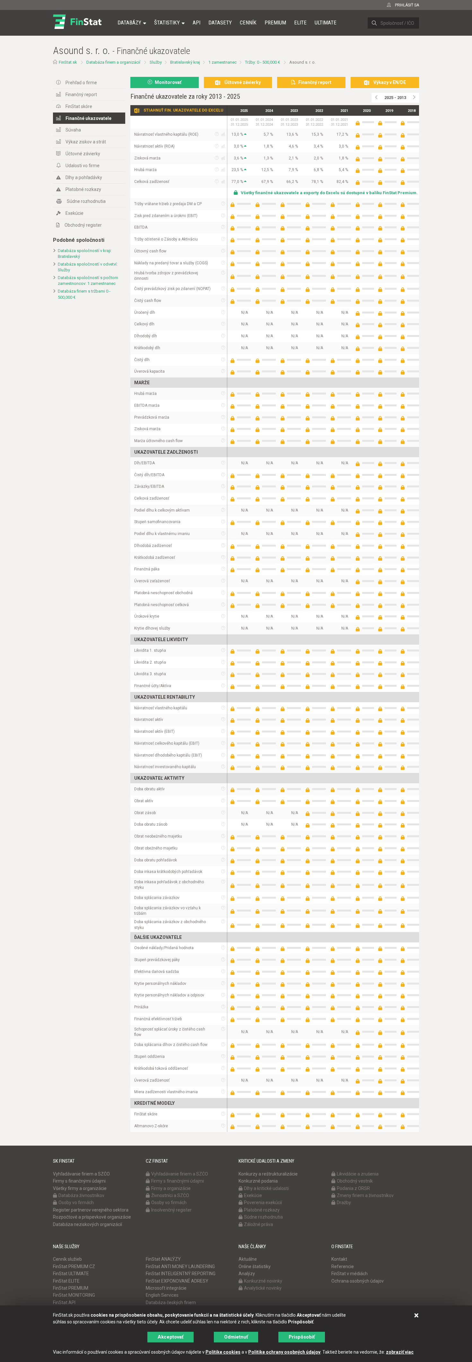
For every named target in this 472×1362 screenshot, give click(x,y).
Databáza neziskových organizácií (87, 1224)
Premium (275, 22)
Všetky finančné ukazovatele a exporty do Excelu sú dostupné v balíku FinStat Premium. (329, 192)
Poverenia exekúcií (263, 1202)
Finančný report (81, 94)
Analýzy (247, 1273)
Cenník (248, 22)
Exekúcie (74, 213)
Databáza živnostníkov (81, 1195)
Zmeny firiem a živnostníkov (365, 1195)
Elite (300, 22)
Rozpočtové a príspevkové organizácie (92, 1217)
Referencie (342, 1266)
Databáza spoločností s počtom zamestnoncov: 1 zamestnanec (88, 280)
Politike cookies (222, 1352)
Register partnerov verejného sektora (90, 1209)
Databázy (129, 22)
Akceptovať (170, 1337)
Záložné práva (258, 1224)
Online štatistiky (255, 1266)
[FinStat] (77, 27)
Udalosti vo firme (83, 165)
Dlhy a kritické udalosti (266, 1188)
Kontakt (339, 1259)
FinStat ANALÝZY (163, 1259)
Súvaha (73, 129)
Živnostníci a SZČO (170, 1195)
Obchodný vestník (355, 1181)
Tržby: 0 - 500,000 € (262, 62)
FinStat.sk (68, 62)
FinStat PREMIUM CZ (74, 1266)
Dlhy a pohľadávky (84, 177)
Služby (156, 62)
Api (196, 22)
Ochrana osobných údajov (357, 1281)
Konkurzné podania (258, 1181)
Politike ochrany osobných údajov (284, 1352)
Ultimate (326, 22)
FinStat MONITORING (74, 1295)
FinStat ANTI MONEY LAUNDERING (180, 1266)
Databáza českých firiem (171, 1302)
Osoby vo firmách (76, 1202)
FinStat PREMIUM (70, 1288)
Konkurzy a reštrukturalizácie (268, 1173)
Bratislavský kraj (185, 62)
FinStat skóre (79, 106)
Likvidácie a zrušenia (358, 1173)
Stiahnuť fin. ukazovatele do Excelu (183, 110)
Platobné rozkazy (83, 189)
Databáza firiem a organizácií (113, 62)
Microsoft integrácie (166, 1288)
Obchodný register (83, 225)
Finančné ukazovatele (88, 118)
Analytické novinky (263, 1288)
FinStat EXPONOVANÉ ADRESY (177, 1281)
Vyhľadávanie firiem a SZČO (81, 1173)
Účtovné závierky (83, 153)
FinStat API (64, 1302)
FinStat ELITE (66, 1281)
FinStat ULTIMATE (71, 1273)
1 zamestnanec (222, 62)
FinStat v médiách (349, 1273)
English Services (162, 1295)
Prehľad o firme (81, 82)
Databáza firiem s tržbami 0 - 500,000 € (84, 294)
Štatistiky (167, 22)
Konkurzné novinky (263, 1281)
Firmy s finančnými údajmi (79, 1181)
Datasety (220, 22)
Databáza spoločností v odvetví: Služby (88, 267)
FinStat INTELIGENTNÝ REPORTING (180, 1273)
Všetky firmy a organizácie (80, 1188)
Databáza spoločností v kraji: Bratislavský (85, 253)
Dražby (344, 1202)
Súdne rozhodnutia (86, 201)
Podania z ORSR (353, 1188)
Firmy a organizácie (171, 1188)
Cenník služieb (67, 1259)
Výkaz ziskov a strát (86, 141)
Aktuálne (248, 1259)
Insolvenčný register (171, 1209)
